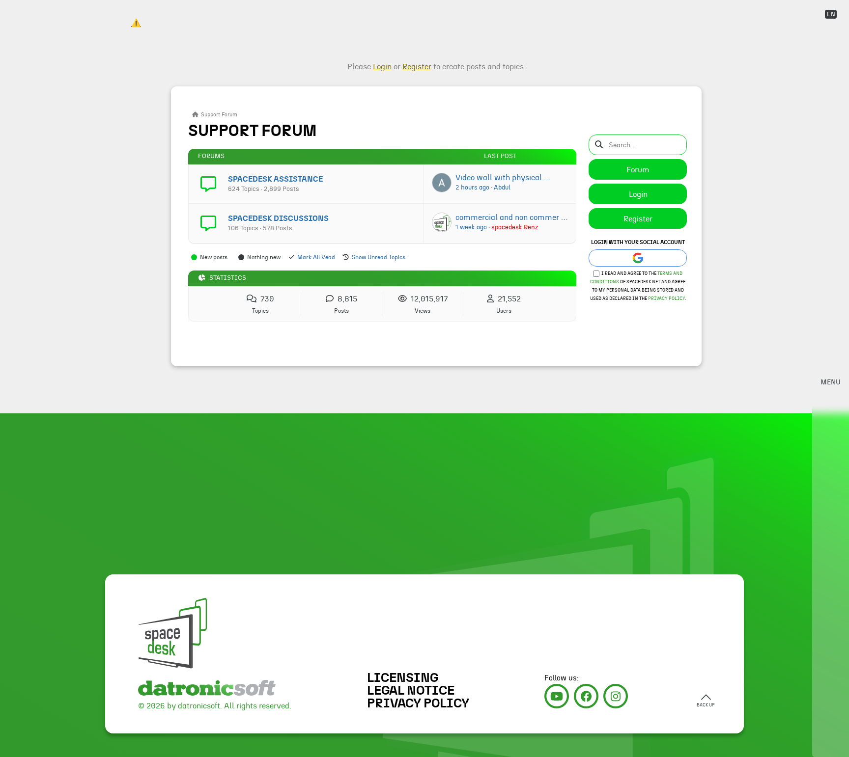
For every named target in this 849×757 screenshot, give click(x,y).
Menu (831, 382)
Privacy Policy (666, 299)
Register (637, 219)
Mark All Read (316, 257)
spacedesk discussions (278, 218)
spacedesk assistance (275, 179)
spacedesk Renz (514, 227)
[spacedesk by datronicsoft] (136, 14)
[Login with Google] (638, 258)
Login (638, 194)
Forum (638, 170)
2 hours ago (472, 187)
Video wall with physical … (502, 178)
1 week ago (471, 227)
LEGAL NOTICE (410, 690)
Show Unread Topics (378, 257)
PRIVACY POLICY (418, 703)
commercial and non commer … (511, 217)
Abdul (502, 187)
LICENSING (402, 678)
